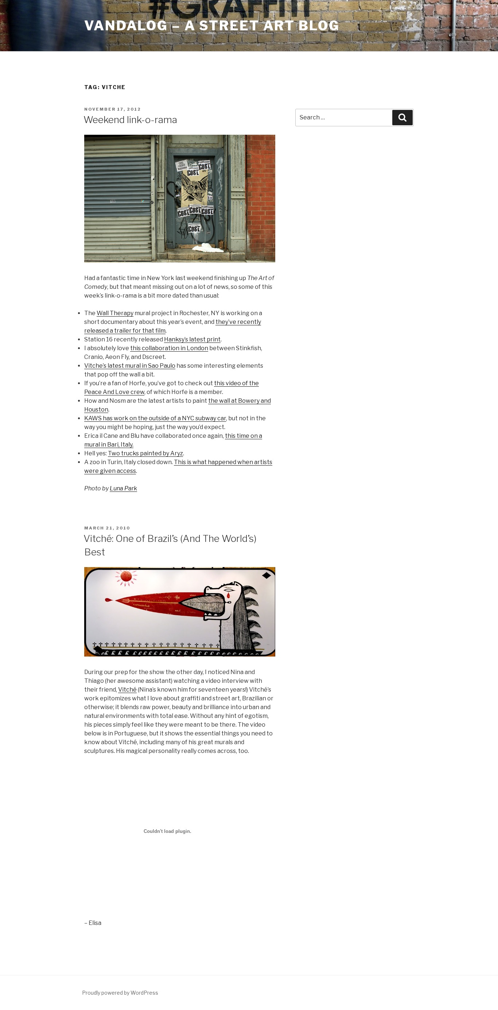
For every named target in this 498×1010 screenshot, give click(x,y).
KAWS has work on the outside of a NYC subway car (155, 418)
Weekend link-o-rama (130, 119)
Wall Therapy (115, 313)
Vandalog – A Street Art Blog (212, 26)
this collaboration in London (169, 348)
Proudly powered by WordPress (120, 993)
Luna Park (123, 488)
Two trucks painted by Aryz (145, 453)
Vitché (127, 689)
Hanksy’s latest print (192, 339)
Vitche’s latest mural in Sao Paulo (129, 365)
